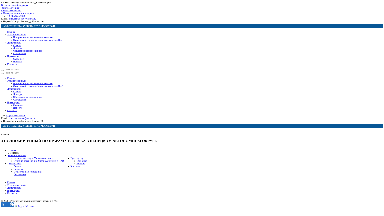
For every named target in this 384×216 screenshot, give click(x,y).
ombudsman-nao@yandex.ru (22, 18)
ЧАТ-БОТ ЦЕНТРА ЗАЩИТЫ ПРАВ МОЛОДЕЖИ (28, 26)
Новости (17, 61)
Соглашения (19, 53)
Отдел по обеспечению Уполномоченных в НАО (38, 40)
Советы (17, 45)
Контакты (12, 64)
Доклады (17, 48)
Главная (11, 32)
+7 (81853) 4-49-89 (15, 16)
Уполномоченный (16, 34)
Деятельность (14, 42)
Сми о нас (18, 59)
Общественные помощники (27, 51)
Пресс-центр (13, 56)
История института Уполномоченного (32, 37)
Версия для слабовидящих (14, 5)
